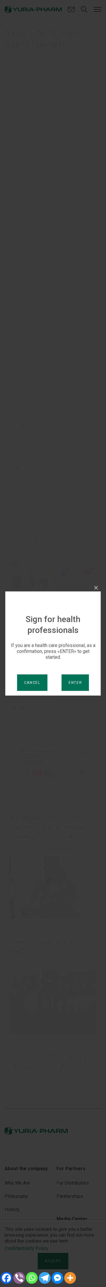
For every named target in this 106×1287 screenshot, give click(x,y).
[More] (70, 1278)
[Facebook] (6, 1278)
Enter (75, 683)
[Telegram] (44, 1278)
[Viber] (19, 1278)
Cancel (32, 683)
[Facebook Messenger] (57, 1278)
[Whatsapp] (32, 1278)
